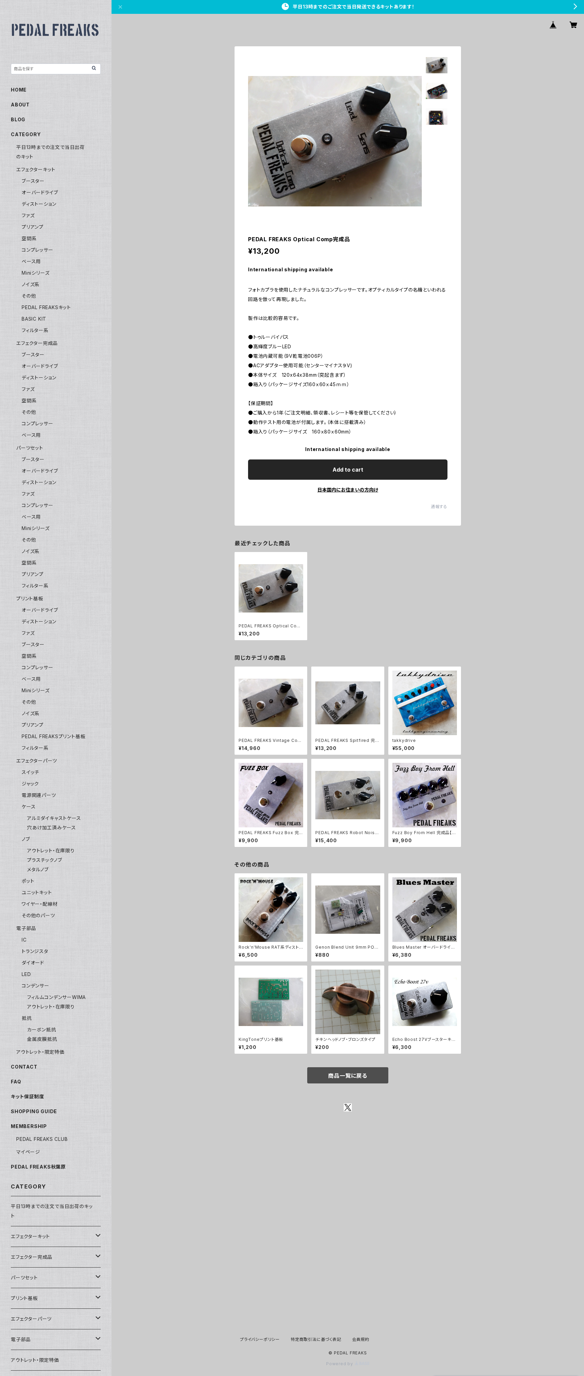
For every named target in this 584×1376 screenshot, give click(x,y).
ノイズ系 (31, 284)
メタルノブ (38, 869)
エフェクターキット (35, 169)
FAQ (16, 1081)
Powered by (340, 1363)
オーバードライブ (40, 192)
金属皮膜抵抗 (42, 1039)
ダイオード (33, 963)
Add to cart (348, 469)
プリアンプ (33, 227)
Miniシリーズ (35, 273)
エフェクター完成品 (37, 343)
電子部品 (26, 928)
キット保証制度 (27, 1096)
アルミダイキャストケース (54, 818)
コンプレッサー (37, 250)
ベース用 (31, 261)
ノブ (26, 839)
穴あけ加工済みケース (51, 827)
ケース (28, 806)
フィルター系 (35, 330)
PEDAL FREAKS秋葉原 (38, 1167)
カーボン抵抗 (41, 1029)
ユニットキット (37, 892)
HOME (19, 90)
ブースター (33, 181)
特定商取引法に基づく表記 (316, 1339)
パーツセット (29, 448)
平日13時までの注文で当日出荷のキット (52, 1211)
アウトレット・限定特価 (40, 1052)
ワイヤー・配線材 (39, 904)
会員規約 (360, 1339)
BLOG (18, 119)
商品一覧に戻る (347, 1075)
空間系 (29, 238)
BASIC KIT (34, 319)
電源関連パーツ (39, 795)
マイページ (28, 1152)
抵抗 (27, 1018)
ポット (28, 881)
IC (24, 940)
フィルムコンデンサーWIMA (56, 997)
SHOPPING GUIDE (34, 1111)
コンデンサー (35, 986)
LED (26, 974)
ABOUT (20, 104)
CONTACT (24, 1067)
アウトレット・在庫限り (51, 850)
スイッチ (30, 772)
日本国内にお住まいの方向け (347, 490)
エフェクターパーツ (36, 761)
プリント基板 (29, 598)
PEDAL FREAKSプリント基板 (53, 736)
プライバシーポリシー (260, 1339)
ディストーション (39, 204)
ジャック (30, 783)
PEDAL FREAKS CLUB (42, 1139)
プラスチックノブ (44, 860)
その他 (29, 296)
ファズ (28, 215)
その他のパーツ (38, 915)
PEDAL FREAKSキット (46, 307)
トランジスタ (35, 951)
